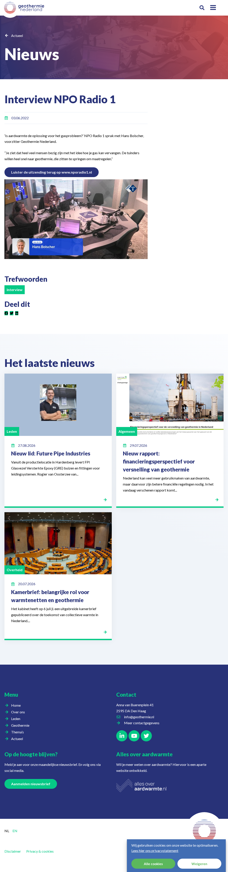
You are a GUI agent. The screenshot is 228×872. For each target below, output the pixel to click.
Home (16, 705)
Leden (15, 718)
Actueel (17, 35)
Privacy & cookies (40, 851)
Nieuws (31, 53)
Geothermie (20, 725)
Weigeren (199, 864)
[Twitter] (146, 735)
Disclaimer (12, 851)
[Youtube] (134, 735)
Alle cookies (153, 864)
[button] (202, 8)
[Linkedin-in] (121, 735)
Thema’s (17, 732)
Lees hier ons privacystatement (154, 850)
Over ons (18, 712)
